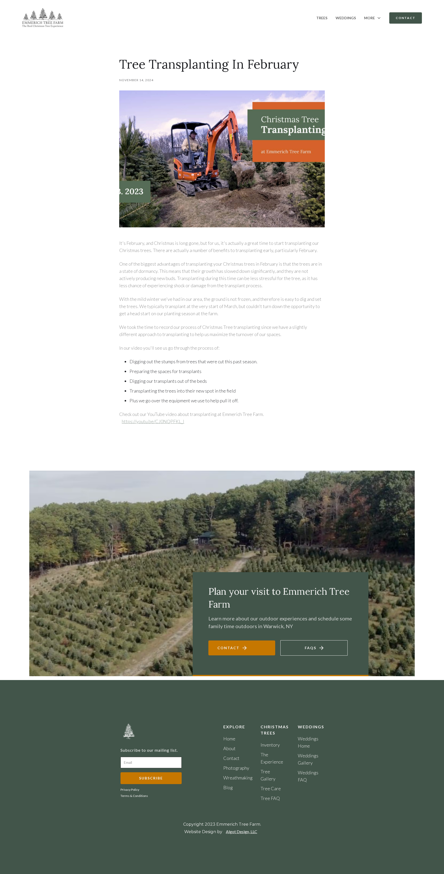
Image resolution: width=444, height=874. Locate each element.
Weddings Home (308, 742)
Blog (228, 787)
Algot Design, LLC (241, 831)
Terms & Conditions (134, 796)
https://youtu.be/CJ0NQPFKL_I (153, 421)
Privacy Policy (130, 790)
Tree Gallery (268, 775)
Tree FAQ (270, 798)
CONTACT (405, 18)
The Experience (272, 758)
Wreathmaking (236, 777)
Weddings (346, 18)
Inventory (270, 745)
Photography (236, 768)
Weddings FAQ (308, 776)
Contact (231, 758)
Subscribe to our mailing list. (149, 750)
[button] (372, 18)
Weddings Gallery (308, 759)
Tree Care (271, 788)
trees (321, 18)
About (229, 748)
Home (229, 738)
